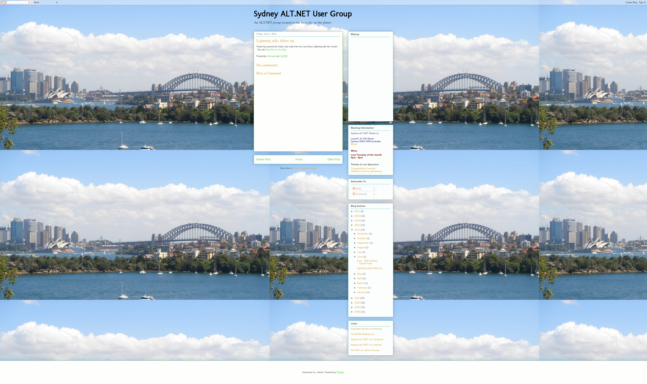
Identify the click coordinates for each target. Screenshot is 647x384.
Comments (361, 194)
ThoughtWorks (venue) (363, 168)
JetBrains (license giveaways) (366, 171)
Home (299, 159)
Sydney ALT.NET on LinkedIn (366, 344)
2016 (358, 211)
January (362, 292)
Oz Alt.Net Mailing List (362, 334)
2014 (358, 220)
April (360, 278)
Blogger (340, 372)
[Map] (354, 144)
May (360, 274)
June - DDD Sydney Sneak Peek (367, 262)
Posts (358, 188)
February (362, 287)
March (361, 283)
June (360, 256)
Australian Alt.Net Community (366, 328)
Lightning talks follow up (369, 268)
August (361, 247)
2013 (358, 225)
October (362, 238)
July (359, 252)
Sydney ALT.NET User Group (303, 13)
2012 (358, 229)
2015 (358, 216)
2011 (357, 298)
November (363, 233)
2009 (358, 307)
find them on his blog (276, 49)
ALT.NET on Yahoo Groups (365, 350)
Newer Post (263, 159)
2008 (358, 311)
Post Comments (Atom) (305, 168)
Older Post (333, 159)
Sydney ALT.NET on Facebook (367, 339)
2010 (358, 302)
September (363, 243)
